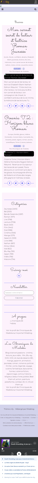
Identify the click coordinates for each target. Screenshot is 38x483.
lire (26, 60)
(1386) (8, 230)
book (6, 57)
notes (13, 65)
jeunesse (15, 60)
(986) (8, 241)
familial (16, 134)
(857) (9, 243)
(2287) (13, 214)
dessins (24, 57)
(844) (9, 246)
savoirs (30, 140)
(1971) (9, 217)
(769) (8, 254)
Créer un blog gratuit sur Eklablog (10, 417)
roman (18, 65)
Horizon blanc (18, 137)
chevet (11, 57)
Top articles (25, 417)
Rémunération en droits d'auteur (12, 423)
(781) (9, 251)
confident (17, 57)
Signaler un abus (15, 420)
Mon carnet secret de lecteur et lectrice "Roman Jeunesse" (19, 40)
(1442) (8, 227)
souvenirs (24, 65)
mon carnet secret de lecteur (22, 62)
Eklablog (30, 409)
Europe (10, 134)
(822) (8, 249)
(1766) (8, 219)
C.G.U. (24, 420)
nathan (7, 65)
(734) (9, 259)
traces (31, 65)
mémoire (8, 62)
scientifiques (10, 142)
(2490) (10, 209)
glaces (22, 134)
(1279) (9, 235)
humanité (27, 137)
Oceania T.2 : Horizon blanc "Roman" (19, 123)
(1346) (10, 233)
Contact (33, 417)
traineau (29, 142)
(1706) (10, 222)
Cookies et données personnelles (12, 425)
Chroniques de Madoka (16, 415)
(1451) (8, 225)
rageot (19, 140)
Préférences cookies (29, 425)
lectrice (21, 60)
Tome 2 (18, 142)
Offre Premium (28, 423)
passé (14, 140)
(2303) (8, 212)
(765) (8, 257)
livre (29, 60)
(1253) (10, 238)
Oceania (8, 140)
